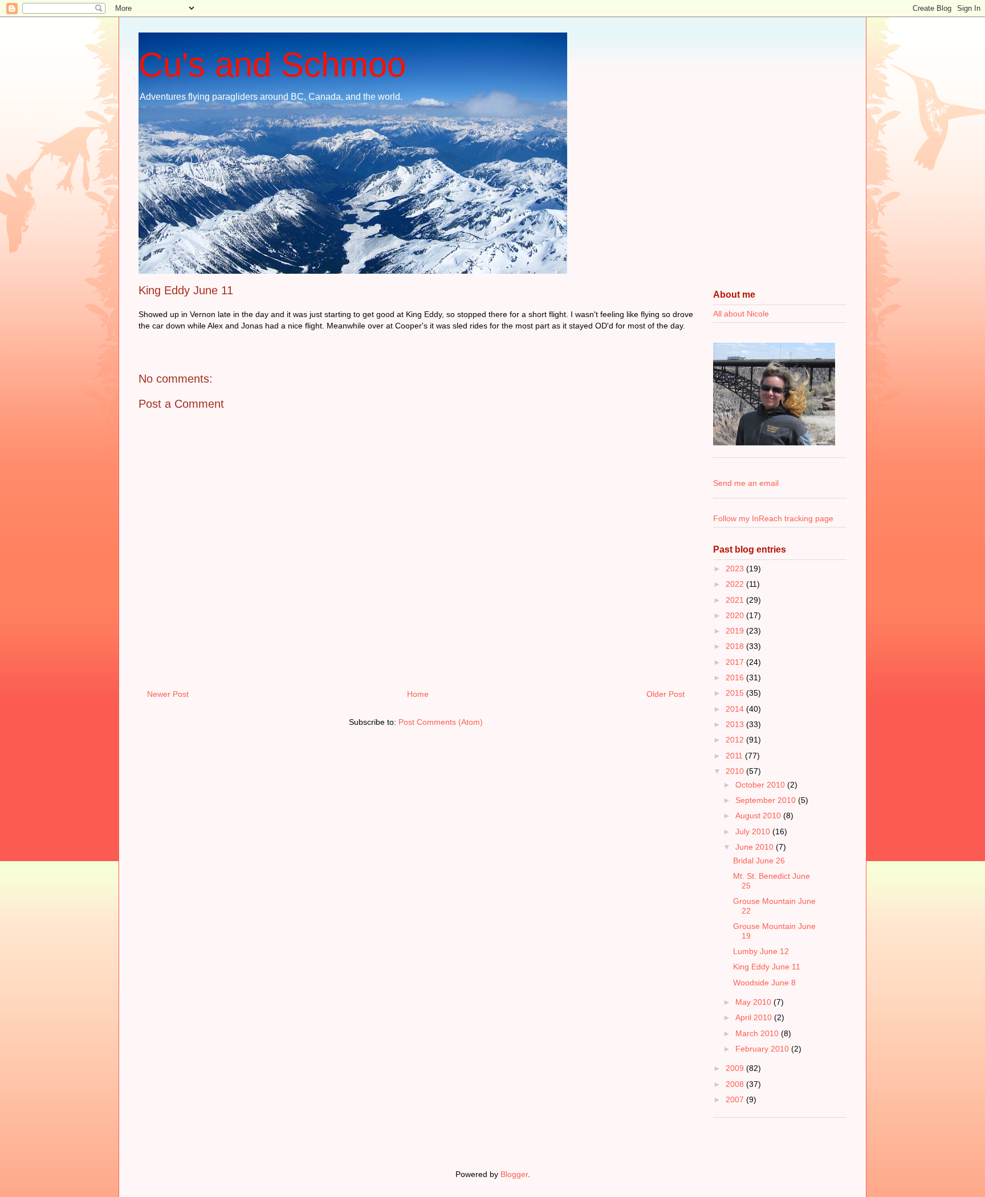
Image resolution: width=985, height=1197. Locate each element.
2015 (736, 692)
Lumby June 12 (761, 951)
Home (418, 694)
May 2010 (754, 1002)
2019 (736, 630)
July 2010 (753, 831)
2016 (736, 677)
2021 (736, 599)
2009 (736, 1068)
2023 (736, 568)
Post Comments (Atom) (440, 722)
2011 (735, 755)
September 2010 (766, 800)
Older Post (665, 694)
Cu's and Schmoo (272, 65)
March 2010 (758, 1033)
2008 (736, 1084)
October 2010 (761, 784)
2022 (736, 584)
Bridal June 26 (759, 860)
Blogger (514, 1174)
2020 (736, 615)
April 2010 (754, 1017)
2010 (736, 771)
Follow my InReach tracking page (773, 518)
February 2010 (763, 1048)
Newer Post (168, 694)
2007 (736, 1099)
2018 (736, 646)
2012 (736, 739)
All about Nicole (741, 313)
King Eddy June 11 (766, 966)
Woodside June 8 (764, 982)
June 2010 (755, 846)
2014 (736, 708)
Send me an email (746, 483)
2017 (736, 662)
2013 (736, 724)
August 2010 (759, 815)
